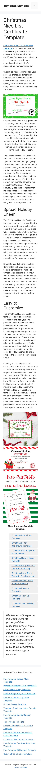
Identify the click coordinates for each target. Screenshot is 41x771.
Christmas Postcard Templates (20, 589)
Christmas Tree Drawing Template (22, 604)
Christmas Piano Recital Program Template (22, 582)
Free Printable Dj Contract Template (19, 750)
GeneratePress (20, 767)
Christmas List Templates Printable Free (23, 552)
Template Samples (16, 5)
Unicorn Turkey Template (14, 704)
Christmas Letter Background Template (22, 544)
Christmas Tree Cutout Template (18, 739)
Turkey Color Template (13, 722)
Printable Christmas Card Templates (20, 686)
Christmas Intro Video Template (21, 536)
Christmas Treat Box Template (21, 597)
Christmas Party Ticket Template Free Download (23, 574)
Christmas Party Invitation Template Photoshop (23, 567)
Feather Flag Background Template (19, 693)
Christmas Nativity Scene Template (23, 559)
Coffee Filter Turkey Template (17, 690)
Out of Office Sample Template (17, 754)
